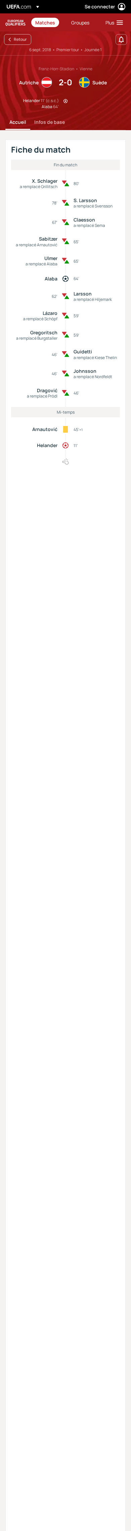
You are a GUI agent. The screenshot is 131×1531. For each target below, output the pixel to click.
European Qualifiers (15, 22)
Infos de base (49, 121)
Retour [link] (20, 39)
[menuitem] (47, 22)
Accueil (17, 121)
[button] (112, 22)
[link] (45, 22)
